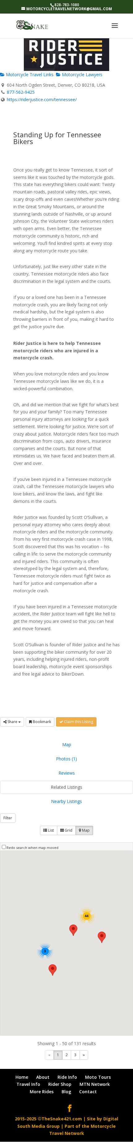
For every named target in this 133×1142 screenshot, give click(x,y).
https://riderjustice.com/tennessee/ (42, 99)
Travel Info (28, 1084)
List (50, 830)
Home (21, 1077)
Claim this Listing (78, 721)
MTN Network (94, 1084)
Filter (7, 818)
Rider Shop (59, 1084)
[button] (101, 937)
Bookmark (41, 721)
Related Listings (66, 787)
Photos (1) (66, 759)
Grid (68, 830)
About (42, 1077)
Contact (88, 1091)
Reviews (66, 773)
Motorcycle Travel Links (29, 74)
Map (66, 744)
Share (12, 721)
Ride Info (67, 1077)
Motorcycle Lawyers (81, 74)
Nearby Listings (66, 801)
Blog (66, 1091)
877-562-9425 (21, 92)
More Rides (42, 1091)
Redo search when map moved (32, 847)
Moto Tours (98, 1077)
